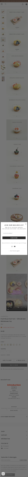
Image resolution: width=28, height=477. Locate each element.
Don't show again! (15, 251)
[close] (26, 224)
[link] (12, 246)
